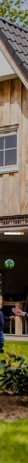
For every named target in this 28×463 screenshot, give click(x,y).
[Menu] (26, 1)
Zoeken (22, 233)
